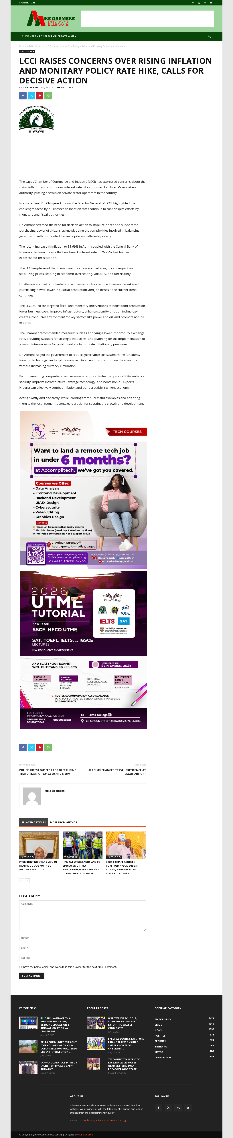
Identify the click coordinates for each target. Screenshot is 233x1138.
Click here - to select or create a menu (50, 36)
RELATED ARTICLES (33, 822)
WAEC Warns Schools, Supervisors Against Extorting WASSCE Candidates (122, 1023)
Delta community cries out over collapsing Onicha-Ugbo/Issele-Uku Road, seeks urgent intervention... (59, 1046)
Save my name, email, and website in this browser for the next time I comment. (70, 966)
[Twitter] (199, 2)
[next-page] (27, 880)
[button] (209, 37)
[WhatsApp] (48, 95)
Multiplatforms (85, 1134)
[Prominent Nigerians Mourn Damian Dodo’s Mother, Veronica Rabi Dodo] (39, 845)
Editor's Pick (35, 46)
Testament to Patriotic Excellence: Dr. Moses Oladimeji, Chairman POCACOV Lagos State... (124, 1064)
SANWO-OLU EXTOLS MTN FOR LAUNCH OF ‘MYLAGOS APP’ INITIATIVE (58, 1066)
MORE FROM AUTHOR (63, 822)
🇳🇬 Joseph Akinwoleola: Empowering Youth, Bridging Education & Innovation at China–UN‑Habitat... (55, 1025)
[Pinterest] (39, 95)
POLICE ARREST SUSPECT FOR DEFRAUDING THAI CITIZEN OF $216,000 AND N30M (47, 772)
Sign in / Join (27, 2)
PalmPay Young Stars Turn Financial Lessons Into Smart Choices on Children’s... (126, 1043)
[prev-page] (21, 880)
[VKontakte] (205, 2)
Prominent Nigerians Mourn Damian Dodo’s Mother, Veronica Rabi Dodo (38, 865)
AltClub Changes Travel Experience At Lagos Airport (117, 772)
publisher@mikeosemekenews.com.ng (104, 1120)
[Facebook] (193, 2)
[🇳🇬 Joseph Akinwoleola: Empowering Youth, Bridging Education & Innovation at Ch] (28, 1023)
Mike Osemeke (30, 87)
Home (22, 46)
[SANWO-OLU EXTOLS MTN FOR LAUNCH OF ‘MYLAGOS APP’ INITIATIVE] (28, 1067)
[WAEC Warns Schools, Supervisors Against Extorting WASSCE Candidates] (96, 1023)
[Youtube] (211, 2)
